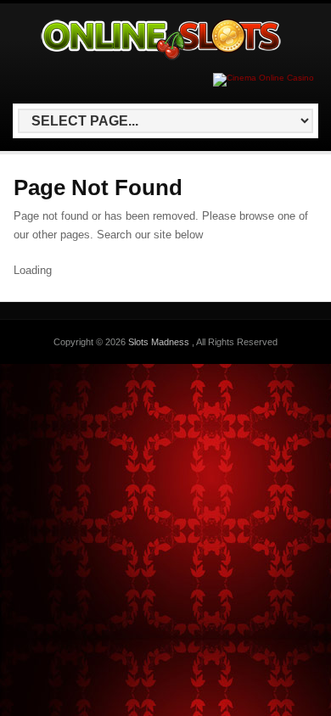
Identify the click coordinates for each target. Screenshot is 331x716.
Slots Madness (160, 342)
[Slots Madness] (162, 59)
